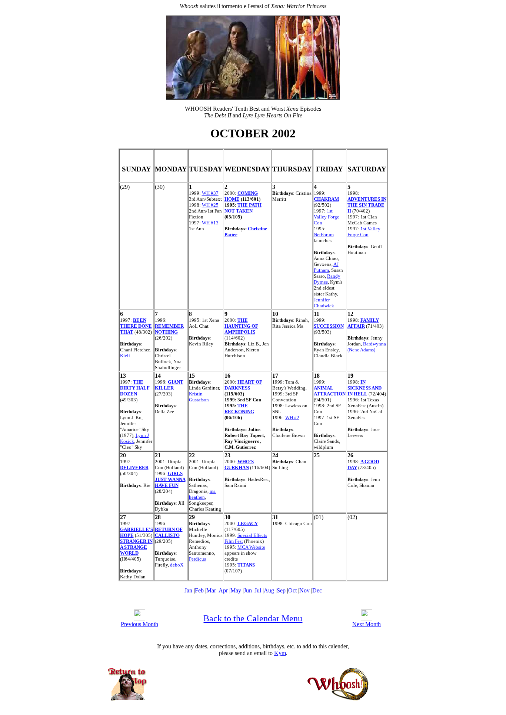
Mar (211, 590)
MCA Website (251, 547)
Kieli (125, 355)
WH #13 (210, 222)
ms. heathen (202, 494)
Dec (317, 590)
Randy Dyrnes (327, 279)
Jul (257, 590)
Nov (304, 590)
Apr (223, 590)
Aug (269, 590)
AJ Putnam (326, 267)
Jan (188, 590)
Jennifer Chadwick (324, 302)
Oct (292, 590)
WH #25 (210, 205)
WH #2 (292, 417)
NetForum (324, 234)
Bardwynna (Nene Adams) (366, 347)
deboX (176, 565)
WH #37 (210, 193)
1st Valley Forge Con (326, 216)
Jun (248, 590)
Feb (199, 590)
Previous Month (139, 624)
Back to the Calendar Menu (252, 618)
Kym (280, 653)
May (235, 590)
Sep (281, 590)
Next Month (366, 624)
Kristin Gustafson (199, 396)
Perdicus (197, 559)
